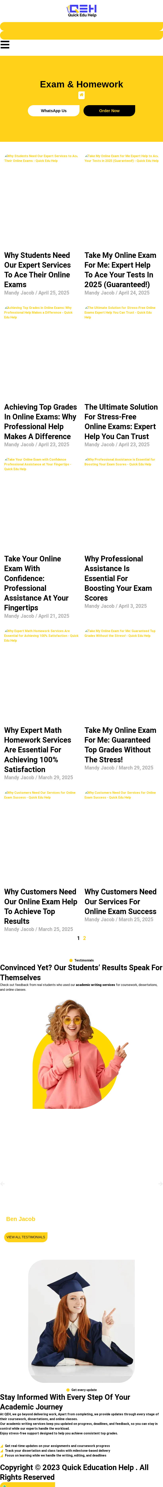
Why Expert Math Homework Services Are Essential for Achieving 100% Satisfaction (37, 750)
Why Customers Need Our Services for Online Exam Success (120, 901)
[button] (2, 1183)
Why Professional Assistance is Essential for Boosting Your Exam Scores (118, 578)
